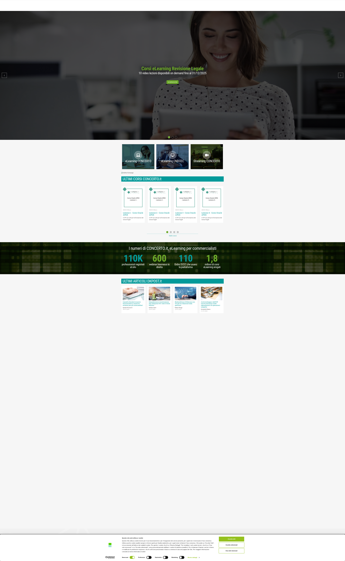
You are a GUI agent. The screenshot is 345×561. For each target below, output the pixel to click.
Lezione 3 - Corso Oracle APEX (159, 214)
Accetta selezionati (231, 545)
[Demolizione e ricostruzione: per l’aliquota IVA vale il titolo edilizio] (159, 293)
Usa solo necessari (231, 550)
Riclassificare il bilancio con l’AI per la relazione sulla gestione (185, 303)
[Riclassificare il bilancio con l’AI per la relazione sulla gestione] (185, 293)
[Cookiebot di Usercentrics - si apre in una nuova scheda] (110, 557)
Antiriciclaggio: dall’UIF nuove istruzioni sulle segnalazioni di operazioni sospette (210, 304)
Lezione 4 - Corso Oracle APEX (185, 214)
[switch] (149, 557)
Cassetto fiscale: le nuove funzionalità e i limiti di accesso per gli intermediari (133, 303)
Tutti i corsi (172, 236)
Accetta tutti (231, 539)
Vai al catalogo (173, 83)
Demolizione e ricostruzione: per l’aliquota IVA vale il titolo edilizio (159, 303)
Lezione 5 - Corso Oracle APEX (211, 214)
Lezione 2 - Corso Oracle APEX (133, 214)
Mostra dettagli (192, 557)
